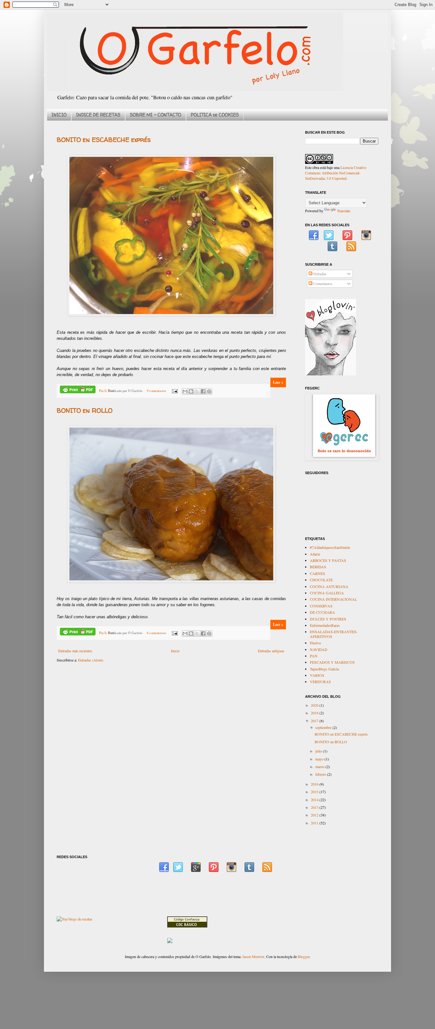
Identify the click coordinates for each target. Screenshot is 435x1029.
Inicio (175, 650)
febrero (321, 774)
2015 (315, 791)
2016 (315, 784)
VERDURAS (320, 681)
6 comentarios (156, 633)
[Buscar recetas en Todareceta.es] (74, 918)
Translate (343, 210)
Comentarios (322, 283)
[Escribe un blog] (191, 391)
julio (319, 750)
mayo (319, 758)
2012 (315, 814)
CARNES (317, 573)
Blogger (304, 956)
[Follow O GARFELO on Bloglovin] (330, 373)
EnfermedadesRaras (325, 625)
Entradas (319, 273)
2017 (315, 720)
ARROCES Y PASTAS (328, 560)
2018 (315, 712)
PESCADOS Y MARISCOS (332, 662)
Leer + (278, 382)
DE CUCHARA (322, 612)
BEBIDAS (318, 566)
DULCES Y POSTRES (328, 618)
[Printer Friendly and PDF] (78, 390)
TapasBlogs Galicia (324, 668)
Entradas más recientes (75, 650)
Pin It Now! (107, 390)
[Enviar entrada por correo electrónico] (174, 390)
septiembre (323, 727)
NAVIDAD (318, 649)
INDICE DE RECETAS (98, 115)
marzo (320, 766)
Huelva (315, 642)
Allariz (315, 553)
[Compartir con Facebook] (203, 391)
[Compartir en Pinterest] (209, 391)
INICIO (59, 115)
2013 (315, 807)
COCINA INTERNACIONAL (333, 599)
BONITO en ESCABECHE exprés (104, 139)
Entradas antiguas (271, 650)
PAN (313, 655)
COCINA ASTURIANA (329, 586)
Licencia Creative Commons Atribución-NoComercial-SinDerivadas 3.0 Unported (335, 173)
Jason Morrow (253, 956)
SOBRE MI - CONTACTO (155, 115)
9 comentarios (156, 390)
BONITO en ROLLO (84, 410)
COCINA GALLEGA (327, 592)
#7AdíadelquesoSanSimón (330, 547)
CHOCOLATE (321, 579)
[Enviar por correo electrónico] (185, 391)
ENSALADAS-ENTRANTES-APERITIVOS (334, 634)
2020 (315, 705)
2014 (315, 799)
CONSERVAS (321, 605)
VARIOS (317, 675)
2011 (315, 822)
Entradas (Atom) (90, 659)
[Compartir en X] (197, 391)
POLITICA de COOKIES (215, 115)
